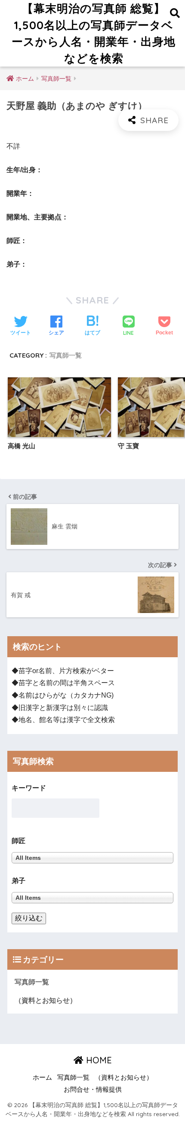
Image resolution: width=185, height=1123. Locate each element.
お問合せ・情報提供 (93, 1089)
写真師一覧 (65, 355)
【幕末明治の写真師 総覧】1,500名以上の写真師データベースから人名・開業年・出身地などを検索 (94, 33)
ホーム (42, 1077)
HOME (97, 1060)
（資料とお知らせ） (46, 1000)
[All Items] (92, 897)
